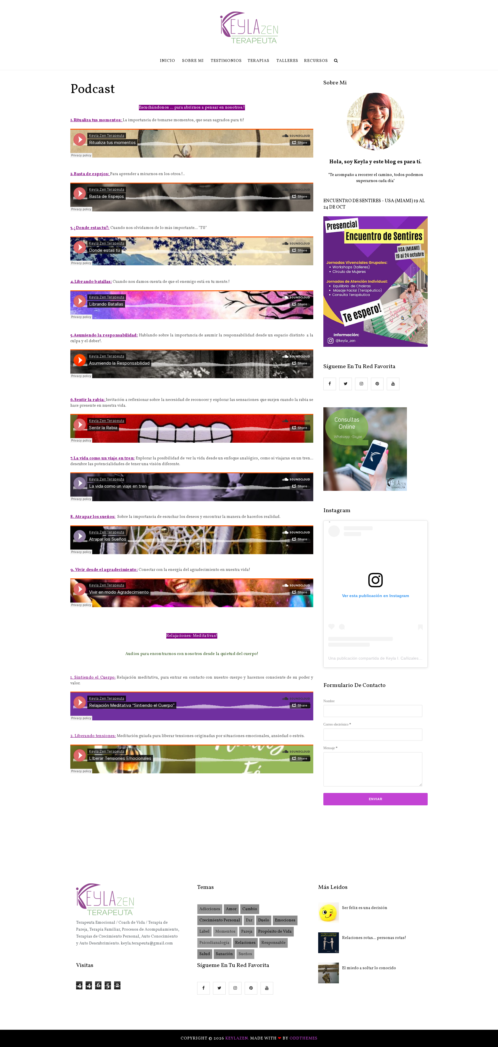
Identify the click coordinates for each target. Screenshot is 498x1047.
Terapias (258, 61)
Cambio (249, 909)
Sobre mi (193, 61)
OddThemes (304, 1038)
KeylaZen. (237, 1038)
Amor (231, 909)
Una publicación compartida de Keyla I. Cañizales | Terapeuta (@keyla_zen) (397, 658)
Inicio (167, 61)
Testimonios (226, 61)
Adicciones (209, 909)
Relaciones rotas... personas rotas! (374, 938)
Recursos (316, 61)
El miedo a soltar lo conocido (369, 968)
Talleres (287, 61)
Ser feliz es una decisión (364, 908)
